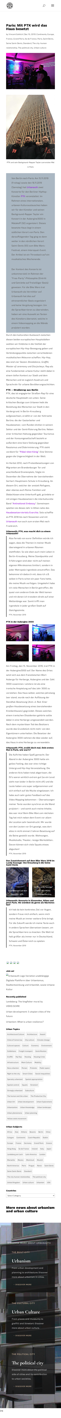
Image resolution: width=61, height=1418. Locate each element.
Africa (9, 1132)
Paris (39, 38)
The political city (25, 47)
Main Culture (26, 1062)
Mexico (20, 1160)
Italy (42, 1149)
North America (13, 1166)
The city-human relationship (18, 1177)
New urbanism (13, 1068)
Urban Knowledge (27, 1107)
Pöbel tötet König (29, 451)
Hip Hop (19, 1057)
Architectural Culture (15, 1034)
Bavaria (33, 1132)
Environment (46, 1045)
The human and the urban (17, 1096)
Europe (50, 34)
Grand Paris (18, 38)
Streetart (34, 1085)
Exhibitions (11, 1051)
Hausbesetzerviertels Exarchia (22, 512)
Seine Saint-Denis (14, 43)
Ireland (34, 1149)
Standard (27, 43)
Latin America (31, 1154)
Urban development (26, 1102)
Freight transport (26, 1051)
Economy (35, 1045)
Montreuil (30, 1160)
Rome (39, 1166)
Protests (33, 1068)
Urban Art (11, 1102)
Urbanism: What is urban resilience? (25, 1021)
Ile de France (31, 38)
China (48, 1132)
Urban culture (40, 47)
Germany (27, 1143)
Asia (16, 1132)
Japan (49, 1149)
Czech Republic (34, 1137)
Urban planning (31, 1113)
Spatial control (13, 1085)
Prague (31, 1166)
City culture (29, 1040)
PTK (23, 196)
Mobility (38, 1062)
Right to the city (13, 1074)
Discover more (23, 1284)
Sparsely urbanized (15, 1079)
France (9, 38)
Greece (49, 1143)
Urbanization (12, 1107)
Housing (28, 1057)
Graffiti (10, 1057)
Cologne (10, 1137)
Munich (40, 1160)
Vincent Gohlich (16, 34)
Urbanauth (32, 187)
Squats (25, 1085)
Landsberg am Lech (15, 1154)
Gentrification (40, 1051)
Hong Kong (11, 1149)
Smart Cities (27, 1074)
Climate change (43, 1040)
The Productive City (38, 1096)
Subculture (29, 1090)
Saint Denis (48, 38)
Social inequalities (42, 1074)
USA (48, 1182)
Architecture (32, 1034)
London (42, 1154)
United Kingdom (13, 1182)
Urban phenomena (14, 1113)
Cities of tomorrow (14, 1040)
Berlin (40, 1132)
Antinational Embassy (24, 503)
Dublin (45, 1137)
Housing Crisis (39, 1057)
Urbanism (40, 1182)
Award (42, 1034)
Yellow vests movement (16, 1118)
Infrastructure (13, 1062)
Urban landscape (44, 1107)
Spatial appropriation (33, 1079)
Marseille (11, 1160)
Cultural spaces (13, 1045)
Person (24, 1068)
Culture (26, 1045)
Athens (24, 1132)
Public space (45, 1068)
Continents (42, 34)
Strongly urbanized (14, 1090)
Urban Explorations (44, 1102)
